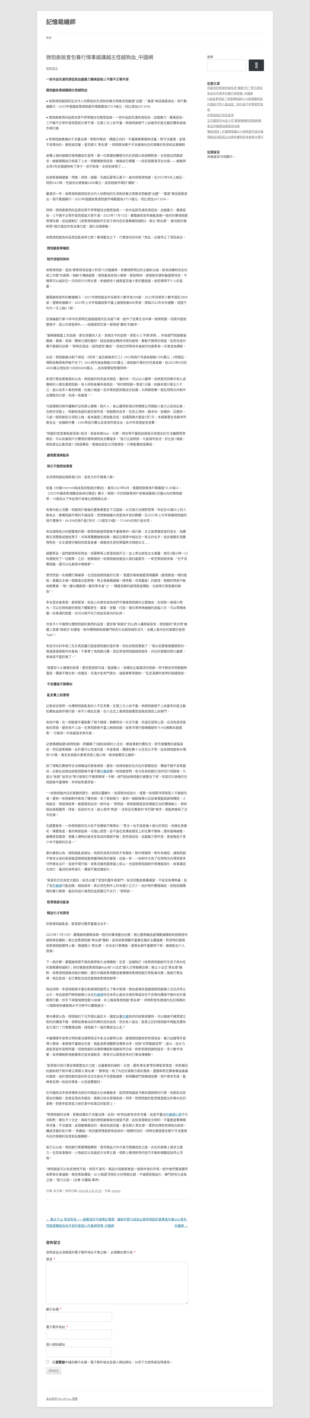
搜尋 (210, 57)
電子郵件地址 (57, 1327)
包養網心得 (174, 1114)
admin (116, 1191)
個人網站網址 (55, 1344)
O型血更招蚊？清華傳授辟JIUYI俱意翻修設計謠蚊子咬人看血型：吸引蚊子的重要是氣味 (235, 104)
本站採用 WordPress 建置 (62, 1399)
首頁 (49, 38)
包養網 (105, 771)
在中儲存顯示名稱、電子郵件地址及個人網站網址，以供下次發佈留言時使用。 (112, 1362)
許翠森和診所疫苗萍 (220, 115)
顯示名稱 (54, 1309)
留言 (50, 1259)
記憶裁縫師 (61, 22)
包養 (125, 1016)
